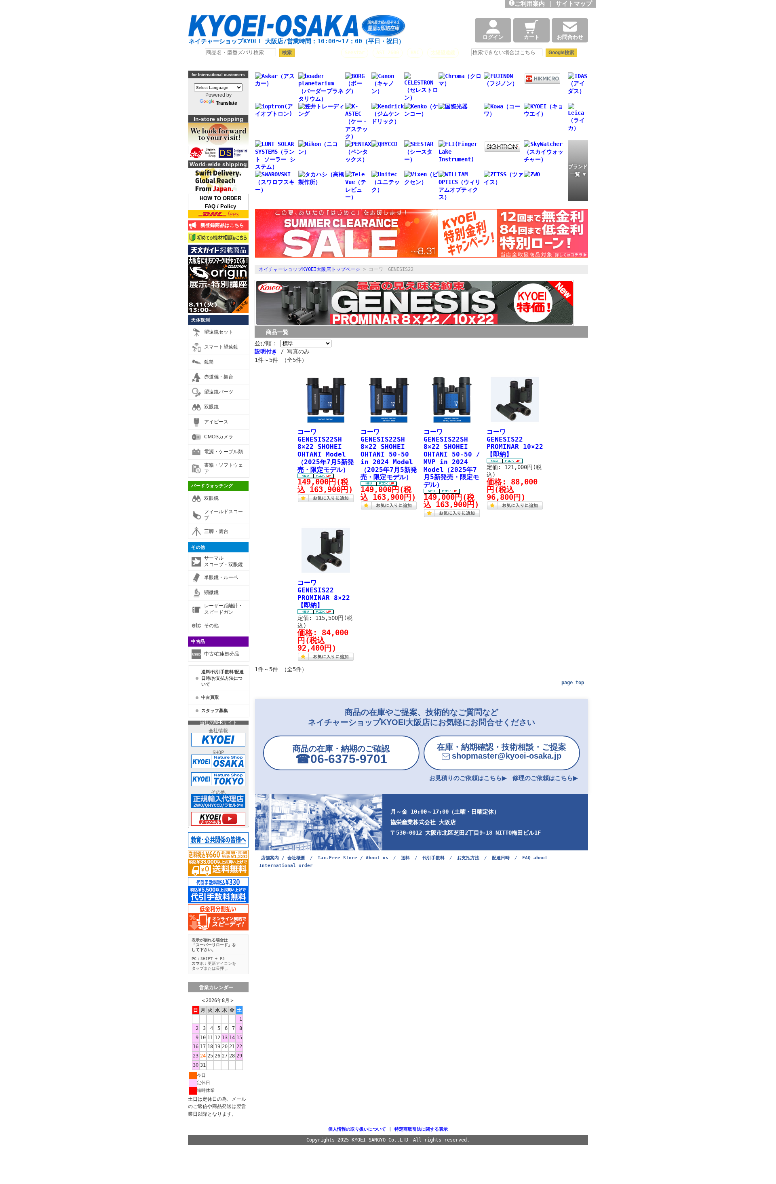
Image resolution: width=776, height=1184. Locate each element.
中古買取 (210, 697)
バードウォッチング (212, 485)
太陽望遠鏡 (443, 52)
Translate (226, 103)
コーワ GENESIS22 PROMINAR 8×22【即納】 (323, 594)
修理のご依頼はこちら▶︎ (545, 777)
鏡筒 (209, 362)
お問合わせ (570, 37)
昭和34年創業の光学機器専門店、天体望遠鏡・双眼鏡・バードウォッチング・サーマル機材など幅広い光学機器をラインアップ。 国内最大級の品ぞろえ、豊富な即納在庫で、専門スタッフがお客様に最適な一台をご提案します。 (307, 6)
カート (532, 37)
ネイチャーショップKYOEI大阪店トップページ (309, 269)
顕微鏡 (211, 592)
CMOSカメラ (218, 437)
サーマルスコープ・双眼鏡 (223, 561)
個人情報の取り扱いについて (357, 1129)
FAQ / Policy (220, 206)
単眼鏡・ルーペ (221, 577)
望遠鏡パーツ (218, 392)
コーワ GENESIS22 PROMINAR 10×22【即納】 (515, 443)
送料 (405, 858)
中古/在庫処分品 (221, 654)
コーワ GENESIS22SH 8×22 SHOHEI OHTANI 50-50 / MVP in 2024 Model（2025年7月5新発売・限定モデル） (452, 458)
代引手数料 (433, 858)
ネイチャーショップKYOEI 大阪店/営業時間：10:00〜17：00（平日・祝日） (297, 41)
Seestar (355, 52)
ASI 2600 (387, 52)
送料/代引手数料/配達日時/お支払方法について (222, 678)
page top (572, 682)
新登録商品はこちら (221, 225)
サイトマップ (576, 3)
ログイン (493, 37)
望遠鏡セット (218, 332)
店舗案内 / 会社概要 (283, 858)
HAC (415, 52)
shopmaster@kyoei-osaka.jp (501, 751)
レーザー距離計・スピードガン (223, 609)
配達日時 (501, 858)
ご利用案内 (530, 3)
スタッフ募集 (214, 710)
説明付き (266, 351)
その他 (198, 547)
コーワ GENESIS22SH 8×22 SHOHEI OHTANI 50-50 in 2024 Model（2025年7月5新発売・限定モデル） (389, 454)
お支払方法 (468, 858)
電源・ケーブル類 (223, 452)
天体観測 (200, 319)
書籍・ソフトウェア (223, 468)
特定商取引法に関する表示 (421, 1129)
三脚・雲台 (216, 531)
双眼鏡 (211, 407)
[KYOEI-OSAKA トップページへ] (297, 29)
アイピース (216, 422)
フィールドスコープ (223, 515)
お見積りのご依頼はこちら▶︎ (468, 777)
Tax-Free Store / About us (353, 858)
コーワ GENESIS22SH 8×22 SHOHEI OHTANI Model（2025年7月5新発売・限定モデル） (325, 451)
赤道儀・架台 (218, 377)
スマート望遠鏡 (221, 347)
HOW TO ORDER (220, 198)
